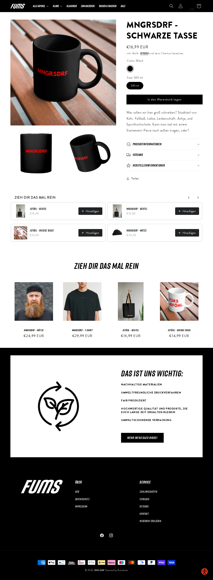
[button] (171, 6)
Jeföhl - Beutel (38, 208)
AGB (77, 491)
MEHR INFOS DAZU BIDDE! (142, 438)
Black (130, 68)
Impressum (81, 506)
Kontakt (144, 513)
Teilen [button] (135, 178)
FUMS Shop (99, 570)
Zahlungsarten (148, 491)
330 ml (135, 85)
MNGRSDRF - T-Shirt (82, 330)
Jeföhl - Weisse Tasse (42, 230)
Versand (144, 53)
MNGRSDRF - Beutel (136, 208)
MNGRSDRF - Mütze (136, 230)
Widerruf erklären (150, 521)
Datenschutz (82, 499)
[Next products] (198, 197)
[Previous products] (188, 197)
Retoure (144, 506)
